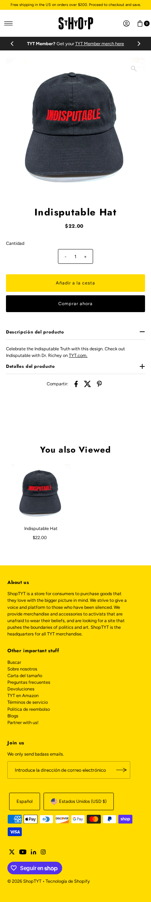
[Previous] (12, 43)
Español (25, 801)
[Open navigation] (8, 23)
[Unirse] (121, 770)
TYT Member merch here (99, 43)
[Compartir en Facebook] (76, 383)
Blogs (12, 715)
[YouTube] (22, 853)
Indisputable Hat (41, 528)
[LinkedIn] (33, 853)
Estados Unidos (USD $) (82, 801)
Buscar (14, 662)
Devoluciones (20, 688)
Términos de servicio (27, 702)
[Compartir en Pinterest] (99, 383)
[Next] (139, 43)
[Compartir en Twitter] (88, 383)
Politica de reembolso (28, 709)
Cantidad (15, 243)
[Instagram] (43, 853)
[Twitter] (12, 853)
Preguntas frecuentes (28, 682)
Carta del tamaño (24, 675)
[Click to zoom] (134, 68)
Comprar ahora (75, 303)
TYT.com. (78, 355)
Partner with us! (23, 722)
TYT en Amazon (23, 695)
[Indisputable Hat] (40, 493)
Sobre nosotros (22, 669)
